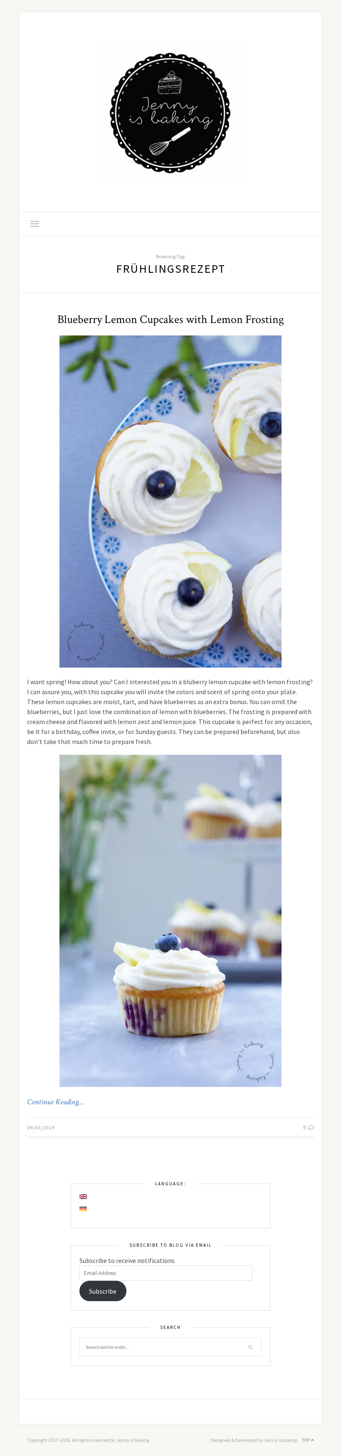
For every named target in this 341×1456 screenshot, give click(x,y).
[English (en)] (83, 1196)
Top (306, 1440)
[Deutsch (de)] (83, 1208)
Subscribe (102, 1291)
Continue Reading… (55, 1102)
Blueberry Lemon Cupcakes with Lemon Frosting (170, 319)
